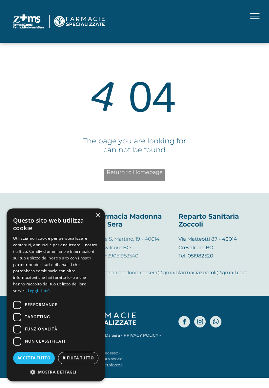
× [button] (97, 215)
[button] (55, 372)
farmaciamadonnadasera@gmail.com (142, 272)
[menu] (254, 16)
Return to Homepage (135, 172)
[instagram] (200, 322)
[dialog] (56, 294)
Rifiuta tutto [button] (78, 358)
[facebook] (184, 322)
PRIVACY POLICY (141, 335)
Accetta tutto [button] (34, 358)
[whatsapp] (215, 322)
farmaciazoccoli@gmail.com (213, 272)
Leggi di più (39, 290)
